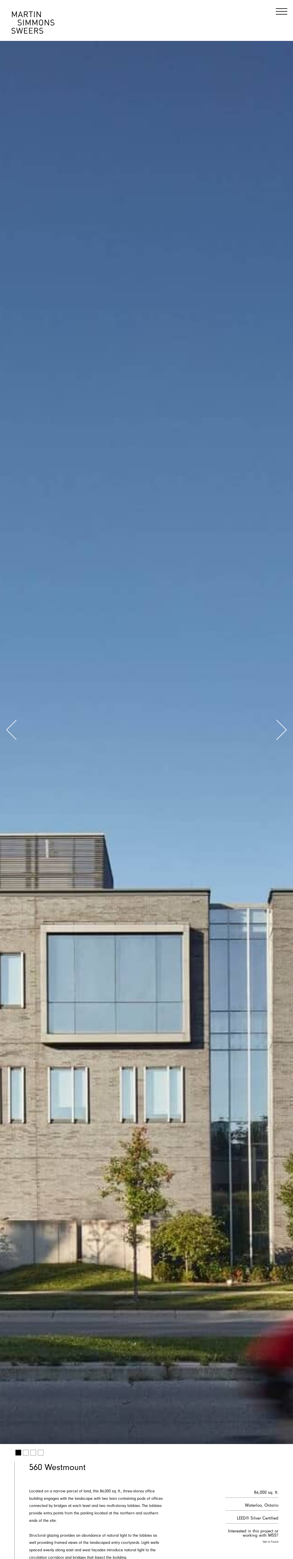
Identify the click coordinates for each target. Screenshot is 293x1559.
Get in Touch (270, 1541)
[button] (11, 731)
